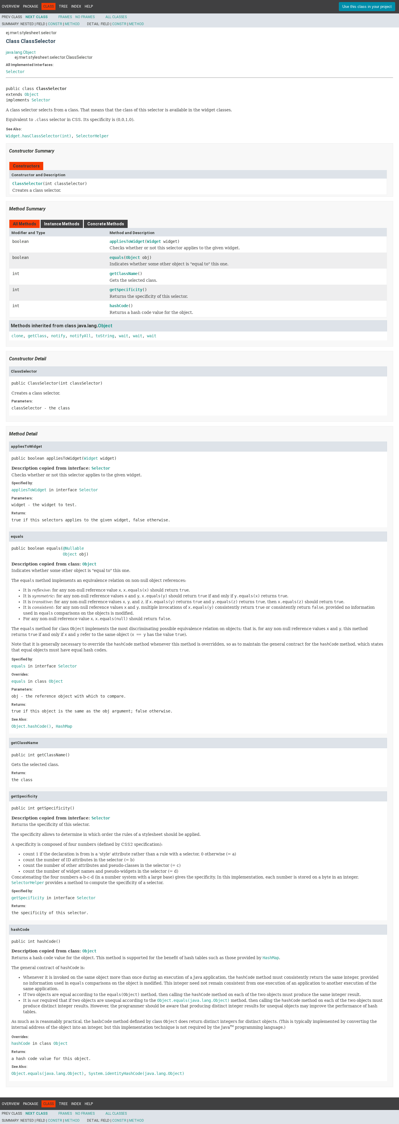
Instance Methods (61, 224)
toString (105, 335)
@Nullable (73, 548)
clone (17, 335)
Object (32, 94)
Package (30, 6)
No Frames (85, 17)
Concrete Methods (105, 224)
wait (123, 335)
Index (76, 6)
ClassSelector (27, 183)
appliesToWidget (127, 241)
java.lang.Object (21, 52)
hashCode (119, 305)
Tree (63, 6)
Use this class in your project (367, 6)
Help (89, 6)
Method (72, 24)
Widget (154, 241)
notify (58, 335)
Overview (11, 6)
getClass (37, 335)
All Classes (116, 17)
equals (117, 257)
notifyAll (80, 335)
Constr (55, 24)
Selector (15, 71)
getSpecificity (126, 289)
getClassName (124, 273)
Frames (65, 17)
